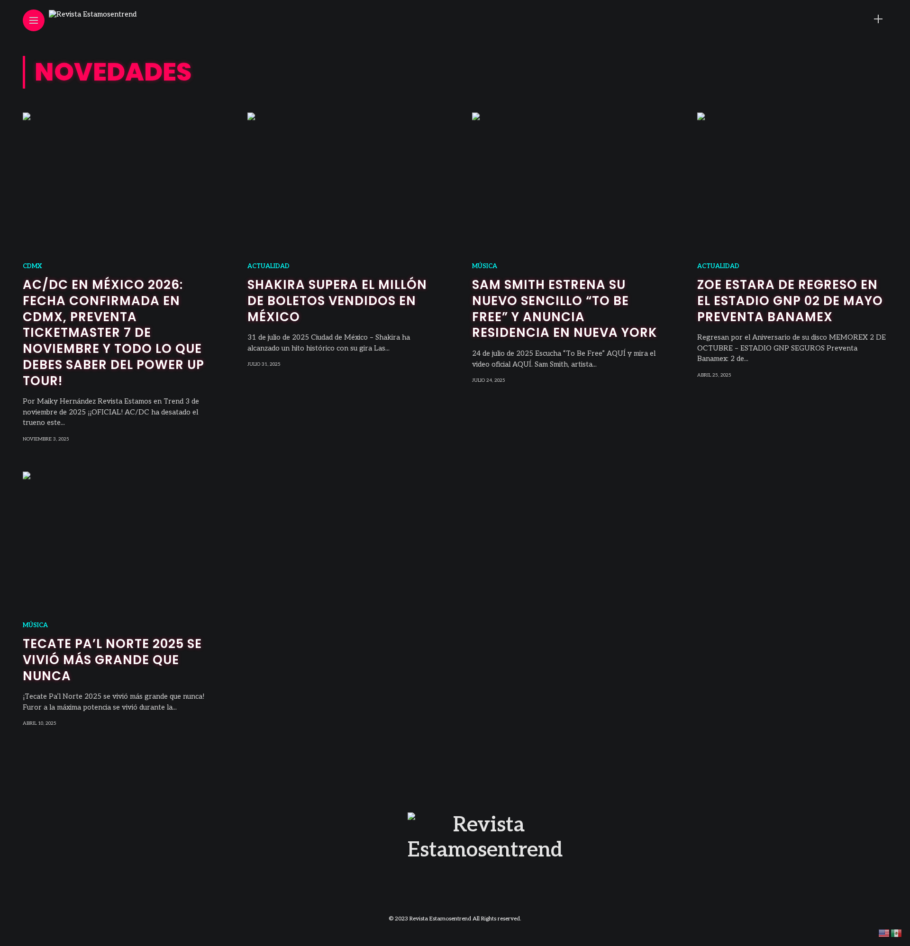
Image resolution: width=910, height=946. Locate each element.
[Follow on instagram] (831, 19)
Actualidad (268, 266)
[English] (884, 932)
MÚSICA (484, 266)
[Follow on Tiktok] (846, 19)
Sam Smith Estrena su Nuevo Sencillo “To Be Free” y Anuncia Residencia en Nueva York (564, 308)
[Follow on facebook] (816, 19)
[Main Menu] (33, 21)
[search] (861, 19)
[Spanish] (897, 932)
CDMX (32, 266)
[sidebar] (878, 19)
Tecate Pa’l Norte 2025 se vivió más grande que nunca (112, 660)
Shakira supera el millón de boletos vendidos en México (337, 300)
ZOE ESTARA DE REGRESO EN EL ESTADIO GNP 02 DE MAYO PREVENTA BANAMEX (790, 300)
